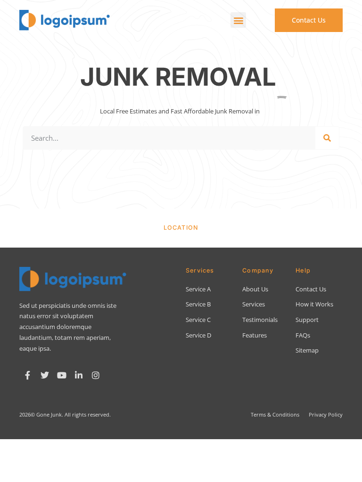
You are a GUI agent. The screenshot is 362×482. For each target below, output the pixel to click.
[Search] (327, 138)
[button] (238, 20)
